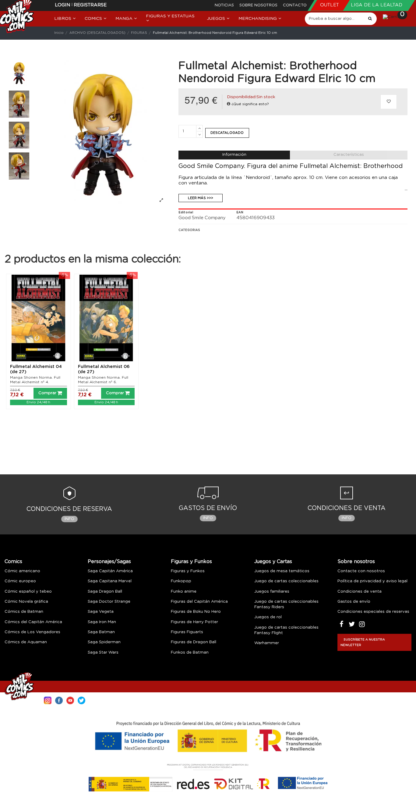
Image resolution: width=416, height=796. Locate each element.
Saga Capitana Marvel (110, 581)
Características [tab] (348, 155)
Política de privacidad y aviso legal (372, 581)
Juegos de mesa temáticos (281, 571)
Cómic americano (22, 571)
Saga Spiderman (104, 642)
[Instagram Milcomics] (47, 700)
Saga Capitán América (110, 571)
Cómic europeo (20, 581)
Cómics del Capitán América (33, 622)
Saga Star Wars (103, 653)
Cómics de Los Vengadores (32, 632)
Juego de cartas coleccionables (286, 581)
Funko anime (183, 592)
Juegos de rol (268, 617)
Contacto (295, 5)
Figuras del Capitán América (199, 602)
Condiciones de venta (359, 592)
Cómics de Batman (24, 612)
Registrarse (90, 5)
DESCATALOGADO (227, 132)
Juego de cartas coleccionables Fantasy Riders (286, 604)
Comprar (47, 393)
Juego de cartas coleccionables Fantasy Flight (286, 630)
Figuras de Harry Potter (194, 622)
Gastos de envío (353, 602)
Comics (13, 561)
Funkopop (181, 581)
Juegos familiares (271, 592)
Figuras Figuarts (187, 632)
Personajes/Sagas (109, 561)
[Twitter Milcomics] (81, 700)
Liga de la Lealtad (376, 5)
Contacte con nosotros (361, 571)
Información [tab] (234, 155)
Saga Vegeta (101, 612)
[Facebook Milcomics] (59, 700)
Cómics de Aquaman (26, 642)
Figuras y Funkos (191, 561)
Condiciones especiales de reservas (373, 612)
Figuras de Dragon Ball (193, 642)
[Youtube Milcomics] (70, 700)
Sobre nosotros (259, 5)
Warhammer (266, 643)
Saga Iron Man (102, 622)
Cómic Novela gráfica (26, 602)
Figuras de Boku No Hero (196, 612)
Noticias (225, 5)
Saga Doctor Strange (109, 602)
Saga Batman (101, 632)
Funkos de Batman (190, 653)
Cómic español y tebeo (28, 592)
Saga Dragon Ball (105, 592)
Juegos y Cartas (273, 561)
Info (69, 519)
